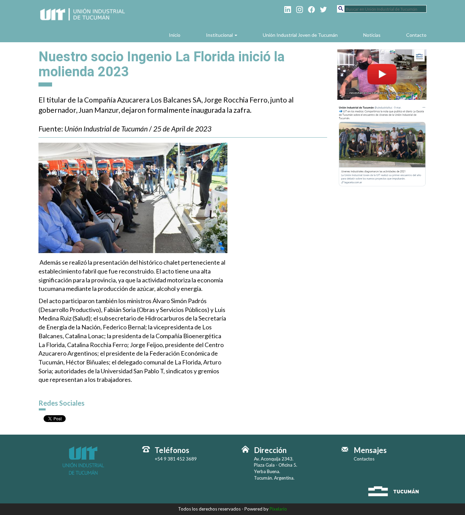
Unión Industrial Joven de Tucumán (300, 35)
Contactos (364, 459)
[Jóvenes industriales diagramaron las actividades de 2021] (382, 145)
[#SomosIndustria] (382, 74)
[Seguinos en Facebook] (311, 9)
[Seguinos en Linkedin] (287, 9)
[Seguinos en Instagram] (299, 9)
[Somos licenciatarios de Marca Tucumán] (396, 491)
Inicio (174, 35)
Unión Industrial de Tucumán (83, 21)
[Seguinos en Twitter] (323, 9)
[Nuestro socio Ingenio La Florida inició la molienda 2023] (132, 197)
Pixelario (278, 509)
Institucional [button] (220, 35)
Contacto (416, 35)
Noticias (372, 35)
